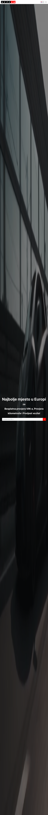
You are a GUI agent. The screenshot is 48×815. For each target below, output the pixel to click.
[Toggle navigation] (46, 2)
